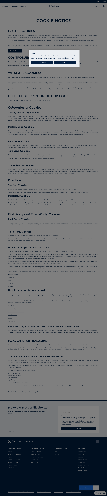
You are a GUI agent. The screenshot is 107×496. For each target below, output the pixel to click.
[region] (54, 58)
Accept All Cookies (65, 62)
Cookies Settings (42, 62)
